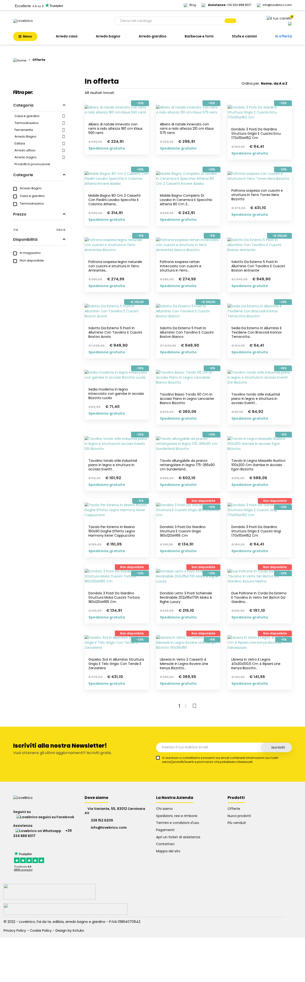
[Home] (20, 59)
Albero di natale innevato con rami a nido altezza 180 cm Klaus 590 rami (115, 128)
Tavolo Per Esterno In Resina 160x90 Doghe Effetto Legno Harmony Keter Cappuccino (111, 531)
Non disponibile (32, 260)
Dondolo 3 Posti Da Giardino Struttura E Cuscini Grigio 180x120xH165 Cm (183, 531)
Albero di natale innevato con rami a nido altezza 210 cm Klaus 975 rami (187, 128)
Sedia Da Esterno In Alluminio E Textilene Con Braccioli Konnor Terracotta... (256, 332)
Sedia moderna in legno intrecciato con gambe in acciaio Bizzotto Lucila (116, 393)
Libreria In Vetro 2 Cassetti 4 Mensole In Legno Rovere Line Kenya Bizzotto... (184, 663)
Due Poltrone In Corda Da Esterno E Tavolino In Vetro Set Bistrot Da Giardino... (259, 597)
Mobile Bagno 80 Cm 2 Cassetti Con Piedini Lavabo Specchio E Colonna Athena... (114, 199)
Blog (193, 5)
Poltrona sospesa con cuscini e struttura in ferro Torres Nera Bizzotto (257, 194)
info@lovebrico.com (277, 5)
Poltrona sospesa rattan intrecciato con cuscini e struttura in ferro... (180, 266)
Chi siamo (164, 808)
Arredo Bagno (25, 136)
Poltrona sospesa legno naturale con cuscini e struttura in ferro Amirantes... (115, 266)
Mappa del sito (168, 851)
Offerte (234, 808)
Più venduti (237, 822)
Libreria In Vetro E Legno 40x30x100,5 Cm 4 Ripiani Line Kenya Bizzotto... (255, 663)
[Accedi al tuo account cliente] (290, 23)
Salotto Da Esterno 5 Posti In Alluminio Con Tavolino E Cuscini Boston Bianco (187, 332)
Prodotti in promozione (32, 164)
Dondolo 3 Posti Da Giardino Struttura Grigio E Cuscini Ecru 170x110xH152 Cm (256, 133)
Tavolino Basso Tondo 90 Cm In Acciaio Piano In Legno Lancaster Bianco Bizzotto (187, 398)
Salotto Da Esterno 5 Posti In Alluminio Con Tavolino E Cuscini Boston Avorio (115, 332)
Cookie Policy (41, 930)
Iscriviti (278, 747)
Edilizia (20, 143)
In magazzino (30, 253)
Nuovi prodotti (239, 815)
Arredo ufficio (25, 150)
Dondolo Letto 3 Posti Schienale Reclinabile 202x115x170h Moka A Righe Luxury (186, 597)
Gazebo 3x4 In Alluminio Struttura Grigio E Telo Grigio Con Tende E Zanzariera (116, 663)
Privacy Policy (15, 930)
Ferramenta (24, 130)
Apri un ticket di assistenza (178, 837)
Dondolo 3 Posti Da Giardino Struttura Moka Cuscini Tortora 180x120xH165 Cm (114, 597)
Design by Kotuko (70, 930)
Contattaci (165, 844)
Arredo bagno (26, 157)
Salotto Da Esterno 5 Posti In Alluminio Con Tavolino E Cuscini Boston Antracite (258, 266)
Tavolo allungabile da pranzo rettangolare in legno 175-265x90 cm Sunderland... (187, 465)
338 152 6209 (102, 820)
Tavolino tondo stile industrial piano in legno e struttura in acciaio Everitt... (255, 398)
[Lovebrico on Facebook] (43, 816)
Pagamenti (165, 830)
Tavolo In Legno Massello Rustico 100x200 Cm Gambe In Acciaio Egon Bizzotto (258, 465)
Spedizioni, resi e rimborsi (176, 815)
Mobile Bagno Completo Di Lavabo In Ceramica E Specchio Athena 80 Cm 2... (186, 199)
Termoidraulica (26, 123)
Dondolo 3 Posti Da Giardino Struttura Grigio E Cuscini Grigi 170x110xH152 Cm (256, 531)
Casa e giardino (27, 116)
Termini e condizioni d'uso (177, 822)
